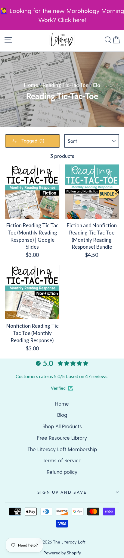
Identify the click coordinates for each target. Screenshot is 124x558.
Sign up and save (62, 492)
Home (31, 85)
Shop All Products (62, 426)
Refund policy (62, 472)
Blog (62, 415)
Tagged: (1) (32, 141)
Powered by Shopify (62, 552)
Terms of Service (62, 460)
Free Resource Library (62, 438)
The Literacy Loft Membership (62, 449)
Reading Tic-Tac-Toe (65, 85)
